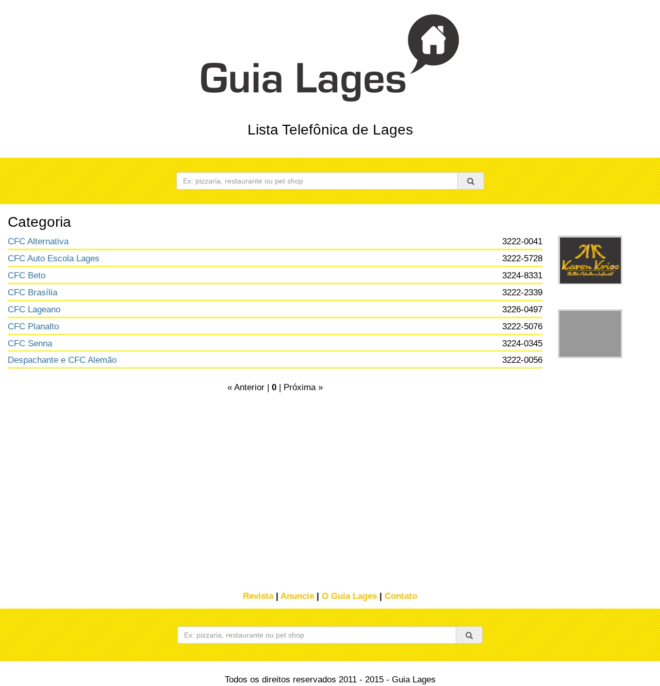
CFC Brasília (32, 292)
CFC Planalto (33, 326)
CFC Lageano (34, 309)
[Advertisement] (589, 445)
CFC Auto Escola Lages (54, 258)
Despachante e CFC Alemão (62, 360)
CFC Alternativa (38, 241)
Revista (258, 596)
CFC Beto (26, 275)
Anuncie (297, 596)
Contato (401, 596)
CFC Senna (30, 343)
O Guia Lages (349, 596)
